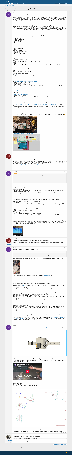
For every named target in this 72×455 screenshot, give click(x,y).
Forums (10, 3)
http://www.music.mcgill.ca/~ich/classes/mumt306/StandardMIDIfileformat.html (27, 164)
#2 (66, 154)
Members (22, 3)
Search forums (11, 5)
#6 (66, 325)
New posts (6, 5)
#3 (66, 171)
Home (7, 3)
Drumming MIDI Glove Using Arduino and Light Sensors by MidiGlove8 (27, 90)
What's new (16, 3)
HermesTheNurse (8, 10)
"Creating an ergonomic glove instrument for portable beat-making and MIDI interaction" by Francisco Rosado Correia (35, 104)
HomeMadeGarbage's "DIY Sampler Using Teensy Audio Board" (25, 81)
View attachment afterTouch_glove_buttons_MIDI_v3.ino (23, 133)
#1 (66, 12)
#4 (66, 238)
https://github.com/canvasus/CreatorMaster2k (46, 166)
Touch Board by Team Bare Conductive (21, 74)
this (47, 356)
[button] (19, 3)
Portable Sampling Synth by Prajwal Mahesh (22, 98)
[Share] (64, 12)
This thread (15, 440)
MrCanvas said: (16, 173)
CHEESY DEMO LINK (47, 275)
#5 (66, 247)
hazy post (46, 327)
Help (62, 452)
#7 (66, 434)
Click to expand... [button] (39, 182)
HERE (24, 285)
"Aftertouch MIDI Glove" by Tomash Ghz (21, 94)
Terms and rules (52, 452)
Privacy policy (58, 452)
